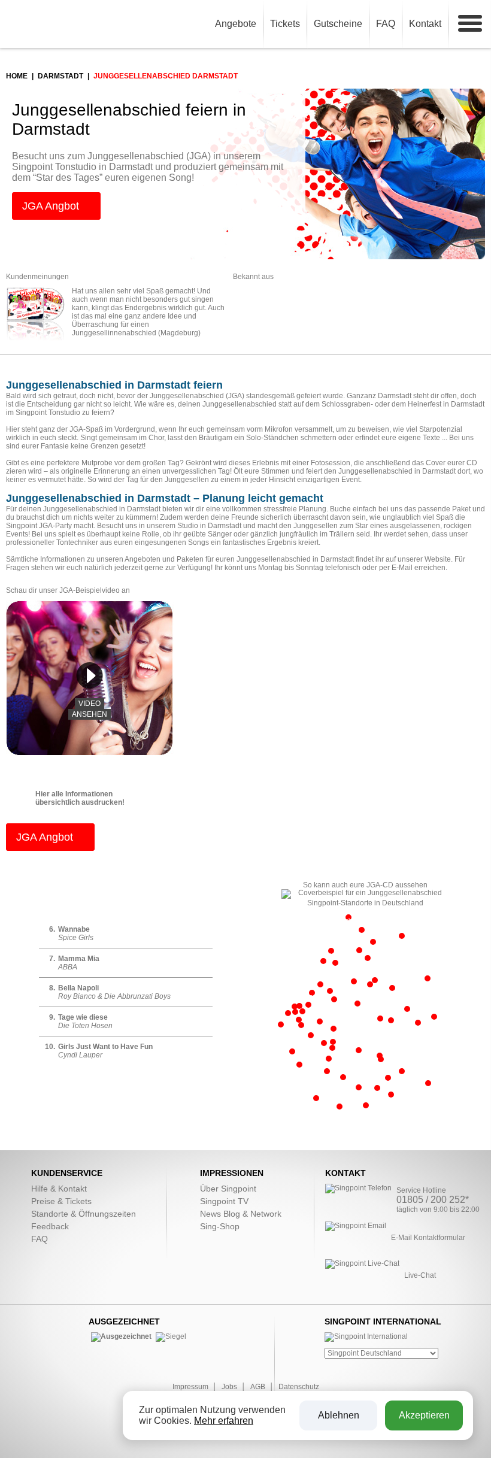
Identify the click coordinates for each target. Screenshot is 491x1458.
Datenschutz (298, 1387)
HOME (17, 76)
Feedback (50, 1226)
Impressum (190, 1387)
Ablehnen (338, 1415)
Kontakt (425, 24)
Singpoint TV (224, 1201)
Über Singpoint (228, 1188)
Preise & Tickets (61, 1201)
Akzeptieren (424, 1415)
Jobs (229, 1387)
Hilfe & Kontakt (59, 1188)
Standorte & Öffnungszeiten (83, 1213)
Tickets (285, 24)
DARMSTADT (60, 76)
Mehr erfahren (223, 1420)
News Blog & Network (240, 1213)
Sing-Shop (220, 1226)
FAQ (385, 24)
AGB (257, 1387)
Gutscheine (338, 24)
